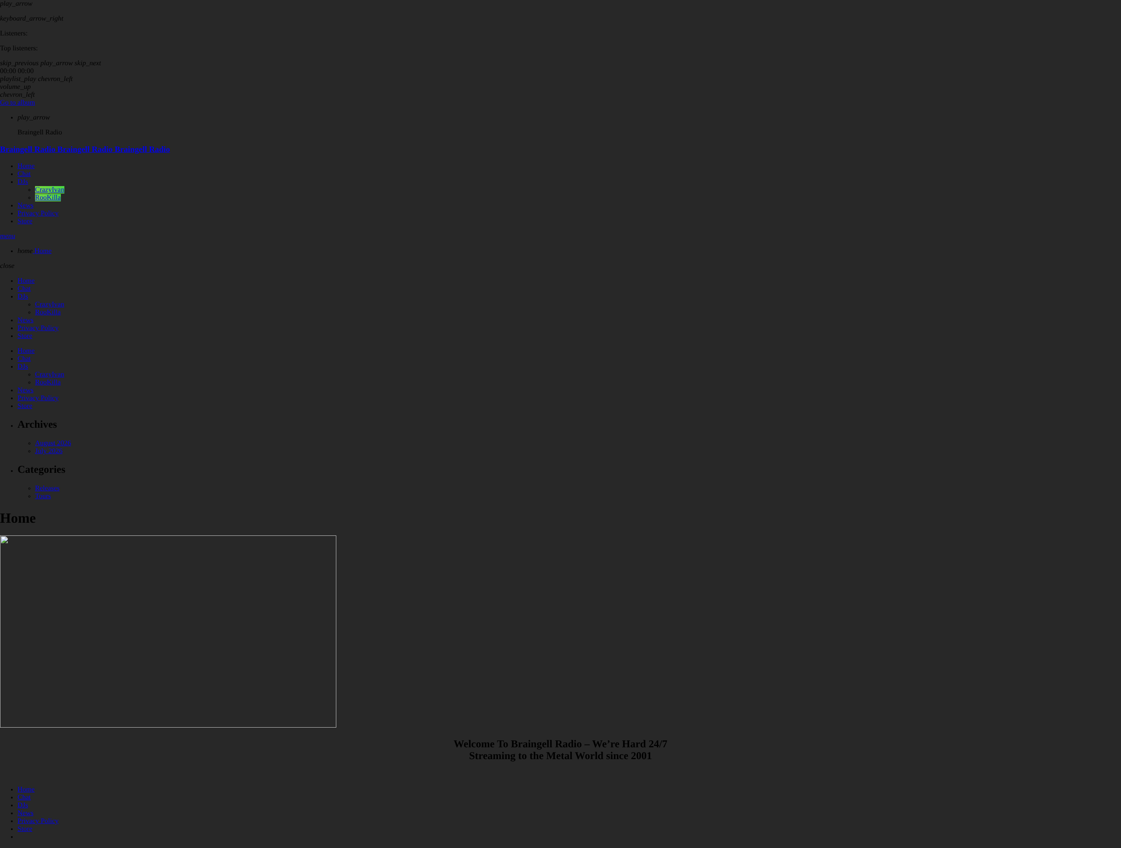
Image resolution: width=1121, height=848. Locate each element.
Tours (43, 496)
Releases (47, 488)
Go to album (17, 102)
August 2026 (53, 443)
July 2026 (49, 451)
